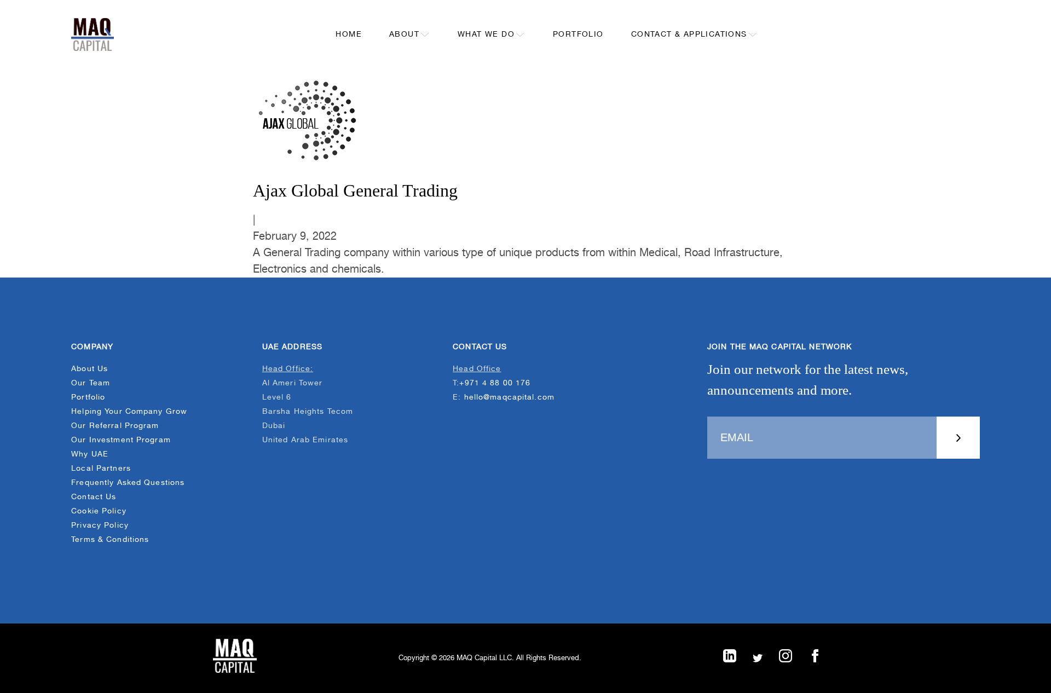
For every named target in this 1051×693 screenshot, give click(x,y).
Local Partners (101, 468)
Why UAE (89, 454)
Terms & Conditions (110, 540)
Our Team (90, 383)
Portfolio (88, 397)
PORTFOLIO (578, 34)
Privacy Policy (100, 525)
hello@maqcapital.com (509, 397)
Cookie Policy (98, 511)
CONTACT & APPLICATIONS (689, 34)
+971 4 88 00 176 (494, 383)
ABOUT (404, 34)
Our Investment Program (121, 440)
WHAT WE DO (486, 34)
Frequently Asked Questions (127, 483)
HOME (349, 34)
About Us (89, 369)
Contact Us (93, 497)
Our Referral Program (115, 426)
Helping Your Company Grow (129, 411)
